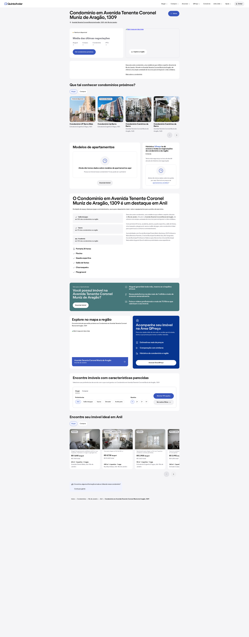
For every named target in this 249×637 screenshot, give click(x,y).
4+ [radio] (146, 401)
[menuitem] (164, 4)
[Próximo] (176, 135)
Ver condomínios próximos (84, 52)
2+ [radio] (137, 401)
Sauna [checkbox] (99, 401)
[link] (163, 396)
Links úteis (216, 4)
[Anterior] (169, 135)
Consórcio (206, 4)
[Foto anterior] (73, 439)
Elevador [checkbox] (108, 401)
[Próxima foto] (96, 439)
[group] (85, 449)
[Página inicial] (14, 3)
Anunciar (185, 4)
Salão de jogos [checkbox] (88, 401)
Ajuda (227, 4)
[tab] (77, 391)
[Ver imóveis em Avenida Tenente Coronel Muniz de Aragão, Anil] (135, 29)
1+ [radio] (132, 401)
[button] (85, 449)
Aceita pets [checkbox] (119, 401)
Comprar (174, 4)
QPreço (195, 4)
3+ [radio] (142, 401)
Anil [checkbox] (78, 401)
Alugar (163, 4)
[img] (82, 109)
